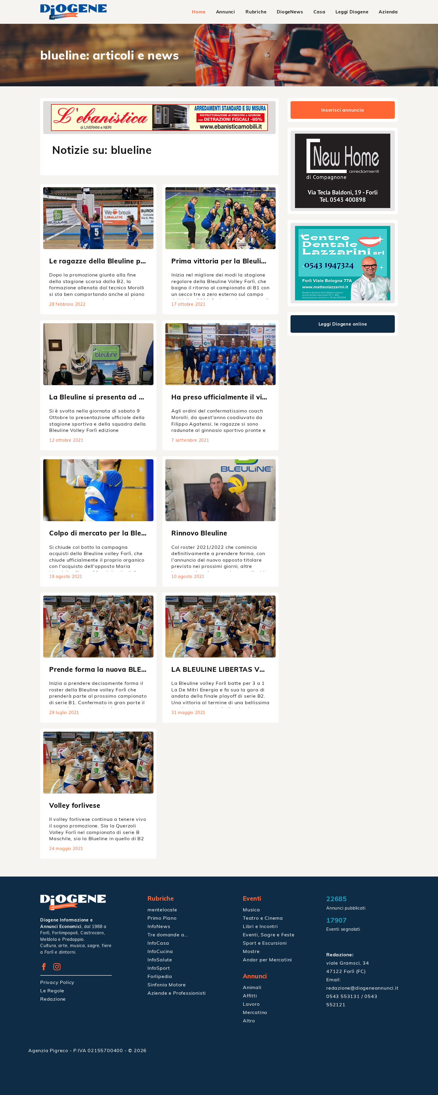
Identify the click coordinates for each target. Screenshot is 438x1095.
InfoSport (158, 968)
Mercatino (255, 1012)
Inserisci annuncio (342, 110)
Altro (249, 1021)
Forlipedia (159, 976)
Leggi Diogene (352, 12)
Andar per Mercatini (267, 960)
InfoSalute (159, 960)
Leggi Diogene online (343, 324)
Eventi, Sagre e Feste (269, 935)
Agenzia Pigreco (49, 1050)
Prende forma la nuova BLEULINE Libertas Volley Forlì (140, 669)
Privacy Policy (57, 982)
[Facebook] (46, 968)
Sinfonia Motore (166, 985)
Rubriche (256, 12)
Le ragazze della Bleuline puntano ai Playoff (124, 261)
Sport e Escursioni (265, 943)
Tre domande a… (167, 935)
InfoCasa (158, 943)
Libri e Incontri (260, 926)
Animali (252, 987)
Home (198, 12)
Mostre (251, 951)
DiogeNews (290, 12)
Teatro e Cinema (263, 918)
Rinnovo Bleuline (199, 533)
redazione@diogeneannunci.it (362, 988)
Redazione (53, 999)
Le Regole (52, 991)
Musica (251, 910)
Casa (319, 12)
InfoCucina (160, 951)
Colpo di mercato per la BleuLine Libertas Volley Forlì (139, 533)
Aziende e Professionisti (176, 993)
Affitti (250, 996)
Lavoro (251, 1004)
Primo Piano (162, 918)
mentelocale (162, 910)
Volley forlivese (74, 805)
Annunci (225, 12)
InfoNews (158, 926)
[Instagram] (59, 968)
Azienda (388, 12)
